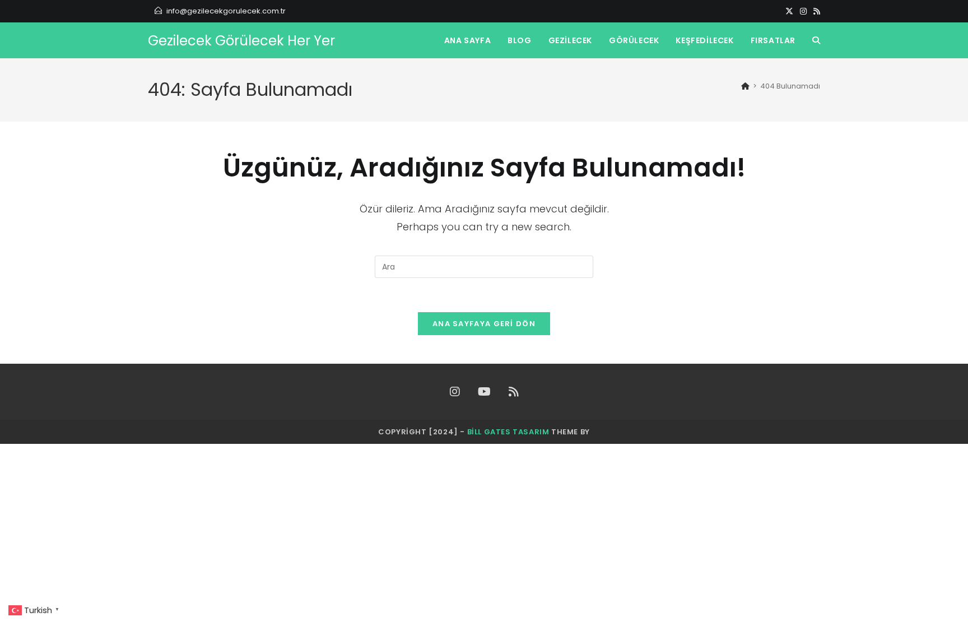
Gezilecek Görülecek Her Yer (241, 40)
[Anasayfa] (745, 86)
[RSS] (815, 11)
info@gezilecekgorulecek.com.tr (226, 11)
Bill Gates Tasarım (508, 431)
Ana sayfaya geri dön (484, 323)
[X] (789, 11)
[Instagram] (803, 11)
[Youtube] (484, 392)
